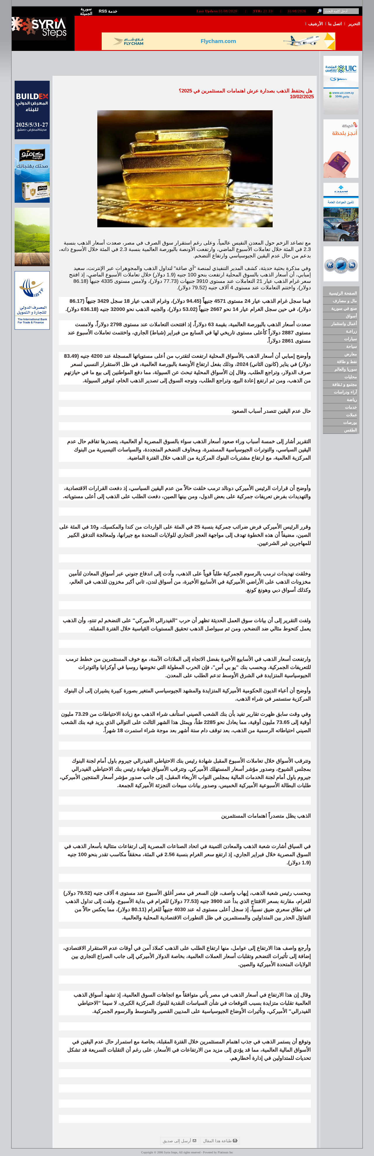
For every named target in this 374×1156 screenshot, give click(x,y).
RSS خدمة (108, 11)
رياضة (352, 399)
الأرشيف (315, 23)
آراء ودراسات (345, 392)
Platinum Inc (225, 1152)
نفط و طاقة (347, 361)
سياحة (351, 346)
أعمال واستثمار (344, 323)
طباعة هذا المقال (218, 1140)
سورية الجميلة (86, 11)
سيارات (350, 338)
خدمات (351, 407)
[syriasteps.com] (41, 39)
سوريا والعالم (346, 369)
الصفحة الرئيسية (343, 293)
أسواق (351, 316)
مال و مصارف (345, 300)
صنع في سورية (344, 308)
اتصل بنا (335, 23)
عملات (351, 414)
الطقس (350, 430)
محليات (350, 376)
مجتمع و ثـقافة (344, 384)
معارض (350, 354)
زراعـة (351, 331)
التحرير (354, 23)
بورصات (350, 422)
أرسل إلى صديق (177, 1140)
